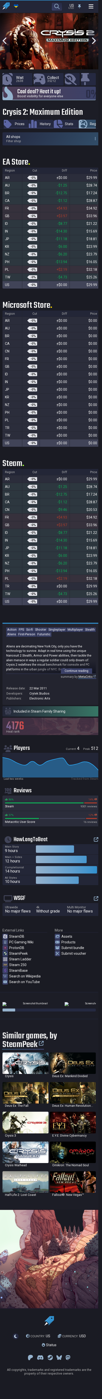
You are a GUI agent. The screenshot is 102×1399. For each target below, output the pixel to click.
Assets (66, 936)
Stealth (90, 629)
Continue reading (76, 671)
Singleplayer (57, 629)
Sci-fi (29, 629)
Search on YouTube (24, 982)
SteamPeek (18, 953)
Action (12, 629)
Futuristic (44, 634)
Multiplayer (75, 629)
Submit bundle (72, 948)
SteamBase (18, 970)
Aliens (11, 634)
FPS (21, 629)
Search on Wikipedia (25, 976)
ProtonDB (16, 948)
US (40, 1336)
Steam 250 (17, 965)
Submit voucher (73, 953)
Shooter (40, 629)
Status (50, 1345)
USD (74, 1336)
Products (68, 942)
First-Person (26, 634)
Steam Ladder (20, 959)
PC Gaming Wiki (21, 942)
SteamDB (16, 936)
